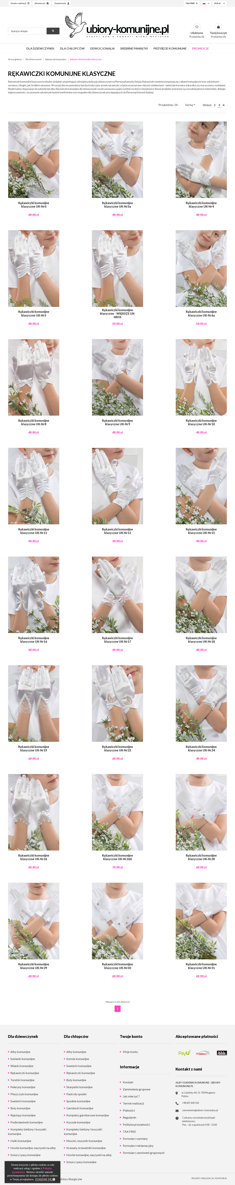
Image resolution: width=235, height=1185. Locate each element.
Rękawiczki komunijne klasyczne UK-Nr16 (33, 639)
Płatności (128, 1110)
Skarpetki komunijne (79, 1087)
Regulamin (129, 1117)
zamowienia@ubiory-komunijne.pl (200, 1110)
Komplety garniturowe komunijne (87, 1115)
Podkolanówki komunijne (26, 1122)
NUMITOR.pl (221, 1178)
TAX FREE (129, 1131)
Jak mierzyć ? (131, 1096)
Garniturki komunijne (79, 1108)
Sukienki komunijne (22, 1059)
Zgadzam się (44, 1179)
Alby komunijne (20, 1051)
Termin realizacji (133, 1103)
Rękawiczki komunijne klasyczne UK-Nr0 (33, 204)
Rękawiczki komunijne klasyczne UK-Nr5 (33, 313)
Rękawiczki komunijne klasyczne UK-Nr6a (201, 313)
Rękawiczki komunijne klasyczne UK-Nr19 (33, 748)
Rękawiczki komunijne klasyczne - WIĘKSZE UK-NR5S (117, 313)
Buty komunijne (20, 1108)
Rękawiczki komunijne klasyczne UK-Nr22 (117, 748)
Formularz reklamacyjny (137, 1145)
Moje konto (130, 1051)
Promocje (200, 48)
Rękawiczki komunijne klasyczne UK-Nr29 (33, 965)
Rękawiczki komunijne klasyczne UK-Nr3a (117, 204)
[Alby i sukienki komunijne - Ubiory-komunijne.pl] (117, 25)
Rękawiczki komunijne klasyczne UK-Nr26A (117, 857)
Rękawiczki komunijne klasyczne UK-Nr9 (117, 422)
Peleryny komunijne (22, 1087)
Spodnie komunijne (78, 1101)
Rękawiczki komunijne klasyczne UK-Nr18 (201, 639)
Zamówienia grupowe (136, 1089)
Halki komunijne (20, 1141)
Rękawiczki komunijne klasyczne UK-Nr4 (201, 204)
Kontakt (127, 1082)
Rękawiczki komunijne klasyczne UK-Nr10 (201, 422)
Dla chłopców (72, 48)
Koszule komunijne (78, 1122)
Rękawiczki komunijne (24, 1073)
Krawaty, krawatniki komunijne (86, 1148)
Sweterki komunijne (22, 1101)
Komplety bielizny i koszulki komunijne (27, 1131)
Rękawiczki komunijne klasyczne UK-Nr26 (33, 857)
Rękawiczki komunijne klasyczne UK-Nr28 (201, 857)
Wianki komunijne (21, 1066)
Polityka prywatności (136, 1124)
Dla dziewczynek (40, 48)
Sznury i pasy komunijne (25, 1155)
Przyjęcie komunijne (170, 48)
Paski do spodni (76, 1094)
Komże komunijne (77, 1059)
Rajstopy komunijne (22, 1115)
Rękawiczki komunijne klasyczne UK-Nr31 (201, 965)
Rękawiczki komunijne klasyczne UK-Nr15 (201, 531)
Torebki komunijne (22, 1080)
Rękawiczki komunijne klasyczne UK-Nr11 (33, 531)
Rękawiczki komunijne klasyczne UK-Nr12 (117, 531)
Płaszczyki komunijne (24, 1094)
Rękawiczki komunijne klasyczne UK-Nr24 (201, 748)
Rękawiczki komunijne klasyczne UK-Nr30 (117, 965)
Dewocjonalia (102, 48)
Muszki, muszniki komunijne (84, 1141)
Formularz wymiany (135, 1138)
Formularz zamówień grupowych (143, 1152)
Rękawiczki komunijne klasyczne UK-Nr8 (33, 422)
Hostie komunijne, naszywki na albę (33, 1148)
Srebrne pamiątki (134, 48)
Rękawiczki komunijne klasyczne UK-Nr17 (117, 639)
